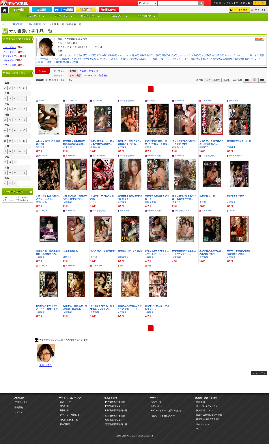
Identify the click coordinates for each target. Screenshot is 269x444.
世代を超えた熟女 (127, 101)
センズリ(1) (167, 58)
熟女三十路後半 (99, 156)
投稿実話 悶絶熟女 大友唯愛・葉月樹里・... (75, 307)
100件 (217, 80)
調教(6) (165, 55)
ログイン (259, 3)
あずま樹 (67, 147)
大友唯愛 (122, 147)
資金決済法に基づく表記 (208, 419)
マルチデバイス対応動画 (96, 75)
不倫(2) (212, 55)
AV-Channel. (132, 436)
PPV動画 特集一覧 (69, 420)
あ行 (7, 82)
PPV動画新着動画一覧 (116, 410)
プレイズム (116, 16)
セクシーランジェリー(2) (237, 55)
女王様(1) (237, 58)
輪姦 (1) (156, 58)
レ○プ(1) (73, 62)
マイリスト (260, 10)
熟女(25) (83, 55)
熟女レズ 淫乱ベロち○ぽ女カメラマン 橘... (129, 142)
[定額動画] (42, 10)
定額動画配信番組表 (115, 416)
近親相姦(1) (226, 58)
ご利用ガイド (221, 3)
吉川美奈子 (123, 257)
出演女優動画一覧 (36, 24)
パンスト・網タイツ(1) (47, 62)
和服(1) (124, 58)
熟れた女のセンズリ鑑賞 (102, 251)
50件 (208, 80)
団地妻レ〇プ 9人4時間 (130, 251)
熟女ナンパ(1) (145, 58)
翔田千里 (40, 147)
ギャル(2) (56, 58)
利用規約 (200, 402)
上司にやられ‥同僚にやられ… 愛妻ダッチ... (75, 197)
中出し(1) (106, 58)
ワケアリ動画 (144, 16)
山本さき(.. (95, 147)
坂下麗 (202, 202)
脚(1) (175, 58)
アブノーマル (71, 101)
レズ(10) (92, 55)
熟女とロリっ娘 (207, 196)
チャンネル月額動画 (70, 414)
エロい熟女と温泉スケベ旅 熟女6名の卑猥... (184, 197)
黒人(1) (97, 58)
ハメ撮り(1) (214, 58)
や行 (7, 157)
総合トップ (65, 402)
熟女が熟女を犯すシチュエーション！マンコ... (157, 252)
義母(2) (220, 55)
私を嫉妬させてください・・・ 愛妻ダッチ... (47, 307)
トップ (5, 24)
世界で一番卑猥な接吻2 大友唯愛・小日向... (239, 252)
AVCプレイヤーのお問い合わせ (166, 410)
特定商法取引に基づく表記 (209, 414)
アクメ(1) (133, 58)
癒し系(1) (195, 58)
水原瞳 (93, 257)
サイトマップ (202, 424)
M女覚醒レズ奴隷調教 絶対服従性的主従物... (75, 142)
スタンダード (33, 16)
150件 (226, 80)
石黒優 (148, 147)
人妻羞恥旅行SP (71, 251)
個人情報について (205, 410)
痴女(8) (135, 55)
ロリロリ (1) (258, 58)
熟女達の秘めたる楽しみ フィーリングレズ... (185, 252)
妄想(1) (204, 58)
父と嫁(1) (115, 58)
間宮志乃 (203, 147)
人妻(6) (157, 55)
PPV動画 (18, 24)
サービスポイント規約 (207, 406)
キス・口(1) (184, 58)
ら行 (7, 167)
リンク (199, 428)
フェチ (41, 101)
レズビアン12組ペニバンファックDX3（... (48, 197)
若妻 (149, 266)
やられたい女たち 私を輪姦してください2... (102, 307)
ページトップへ (258, 373)
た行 (7, 114)
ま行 (7, 146)
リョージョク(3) (185, 55)
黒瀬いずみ (41, 202)
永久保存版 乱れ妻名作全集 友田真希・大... (48, 252)
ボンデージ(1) (86, 58)
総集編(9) (112, 55)
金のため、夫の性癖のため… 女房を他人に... (211, 142)
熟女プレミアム (88, 16)
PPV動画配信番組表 (115, 402)
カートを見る (240, 10)
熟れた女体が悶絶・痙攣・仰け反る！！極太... (157, 142)
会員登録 (245, 3)
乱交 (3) (173, 55)
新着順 (73, 71)
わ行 (7, 178)
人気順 (82, 71)
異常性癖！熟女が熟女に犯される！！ (130, 197)
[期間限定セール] (109, 10)
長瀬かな (176, 202)
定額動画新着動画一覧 (116, 424)
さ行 (7, 104)
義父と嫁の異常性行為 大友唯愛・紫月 (211, 252)
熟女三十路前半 (235, 156)
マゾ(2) (205, 55)
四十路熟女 (151, 101)
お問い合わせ (157, 406)
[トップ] (4, 10)
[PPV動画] (19, 11)
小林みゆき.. (178, 147)
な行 (7, 125)
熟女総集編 (97, 101)
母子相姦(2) (45, 58)
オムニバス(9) (124, 55)
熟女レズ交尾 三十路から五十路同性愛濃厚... (102, 142)
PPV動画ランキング (115, 406)
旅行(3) (197, 55)
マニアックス (61, 16)
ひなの (93, 202)
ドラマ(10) (102, 55)
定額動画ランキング (115, 420)
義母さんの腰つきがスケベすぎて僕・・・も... (130, 307)
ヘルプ (234, 3)
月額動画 (64, 410)
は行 (7, 135)
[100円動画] (86, 10)
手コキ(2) (254, 55)
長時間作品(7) (146, 55)
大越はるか (45, 365)
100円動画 (65, 424)
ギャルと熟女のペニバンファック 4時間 (184, 142)
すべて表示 (75, 75)
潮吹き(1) (64, 62)
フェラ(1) (74, 58)
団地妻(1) (247, 58)
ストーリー (206, 101)
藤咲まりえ (68, 257)
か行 (7, 93)
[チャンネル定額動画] (64, 10)
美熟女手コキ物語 (235, 196)
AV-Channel (14, 3)
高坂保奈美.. (151, 202)
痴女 (122, 266)
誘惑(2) (65, 58)
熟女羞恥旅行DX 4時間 (239, 141)
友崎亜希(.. (232, 147)
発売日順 (93, 71)
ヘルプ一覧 (156, 402)
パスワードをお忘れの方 (163, 416)
